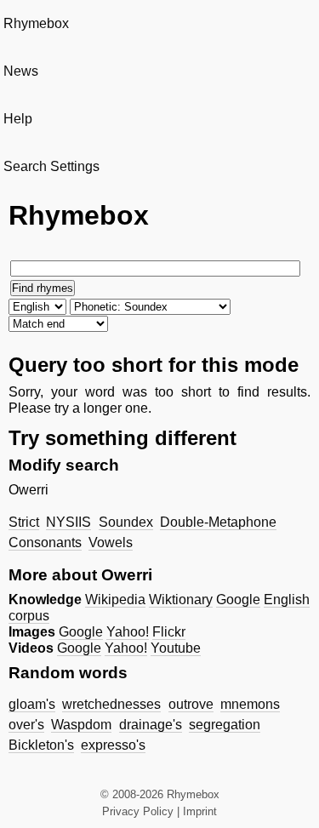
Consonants (45, 542)
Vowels (110, 542)
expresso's (113, 745)
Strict (24, 522)
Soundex (126, 522)
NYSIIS (68, 522)
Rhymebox (36, 23)
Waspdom (81, 724)
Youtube (176, 648)
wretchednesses (111, 704)
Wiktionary (181, 599)
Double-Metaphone (218, 522)
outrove (191, 704)
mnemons (250, 704)
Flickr (168, 632)
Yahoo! (127, 632)
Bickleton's (41, 745)
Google (238, 599)
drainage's (150, 724)
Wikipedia (115, 599)
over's (26, 724)
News (20, 71)
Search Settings (51, 166)
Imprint (200, 811)
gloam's (32, 704)
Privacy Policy (138, 811)
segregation (224, 724)
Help (17, 118)
